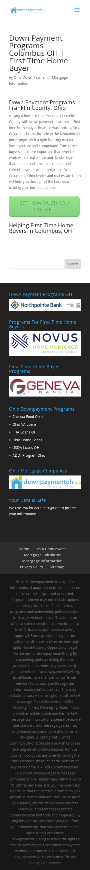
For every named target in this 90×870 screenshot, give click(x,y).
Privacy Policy (31, 566)
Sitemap (57, 566)
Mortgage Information (42, 560)
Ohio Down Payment (31, 77)
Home (24, 548)
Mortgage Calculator (42, 554)
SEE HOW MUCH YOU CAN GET (44, 206)
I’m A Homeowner (51, 548)
